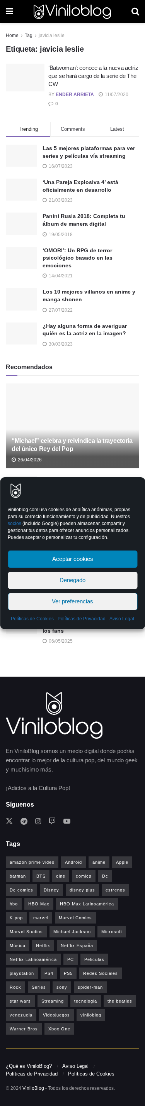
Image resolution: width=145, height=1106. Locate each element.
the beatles (119, 1001)
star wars (20, 1001)
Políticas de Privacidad (82, 618)
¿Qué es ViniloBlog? (29, 1066)
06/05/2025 (60, 641)
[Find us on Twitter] (9, 821)
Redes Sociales (100, 973)
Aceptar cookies (72, 559)
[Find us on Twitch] (52, 821)
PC (70, 959)
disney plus (82, 890)
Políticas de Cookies (32, 618)
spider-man (90, 987)
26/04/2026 (29, 460)
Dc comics (21, 890)
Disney (51, 890)
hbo (14, 904)
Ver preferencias (72, 601)
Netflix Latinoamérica (33, 959)
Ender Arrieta (75, 94)
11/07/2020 (116, 94)
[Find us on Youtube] (66, 821)
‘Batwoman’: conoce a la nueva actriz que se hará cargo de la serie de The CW (93, 75)
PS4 (48, 973)
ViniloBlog (33, 1088)
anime (99, 862)
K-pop (16, 917)
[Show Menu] (9, 11)
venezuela (21, 1015)
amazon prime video (32, 862)
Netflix (43, 945)
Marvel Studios (26, 931)
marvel (40, 917)
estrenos (115, 890)
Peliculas (94, 959)
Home (12, 35)
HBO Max (38, 904)
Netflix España (77, 945)
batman (18, 876)
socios (14, 523)
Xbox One (59, 1029)
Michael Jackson (72, 931)
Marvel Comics (75, 917)
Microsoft (111, 931)
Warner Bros (24, 1029)
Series (39, 987)
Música (18, 945)
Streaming (52, 1001)
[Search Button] (135, 11)
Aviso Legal (121, 618)
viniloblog (90, 1015)
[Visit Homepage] (72, 12)
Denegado (72, 580)
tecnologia (85, 1001)
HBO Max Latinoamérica (87, 904)
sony (61, 987)
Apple (122, 862)
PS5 (68, 973)
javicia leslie (52, 35)
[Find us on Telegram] (23, 821)
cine (60, 876)
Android (73, 862)
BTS (41, 876)
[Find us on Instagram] (38, 821)
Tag (28, 35)
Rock (15, 987)
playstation (22, 973)
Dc (105, 876)
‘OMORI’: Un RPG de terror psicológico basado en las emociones (78, 257)
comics (84, 876)
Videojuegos (56, 1015)
